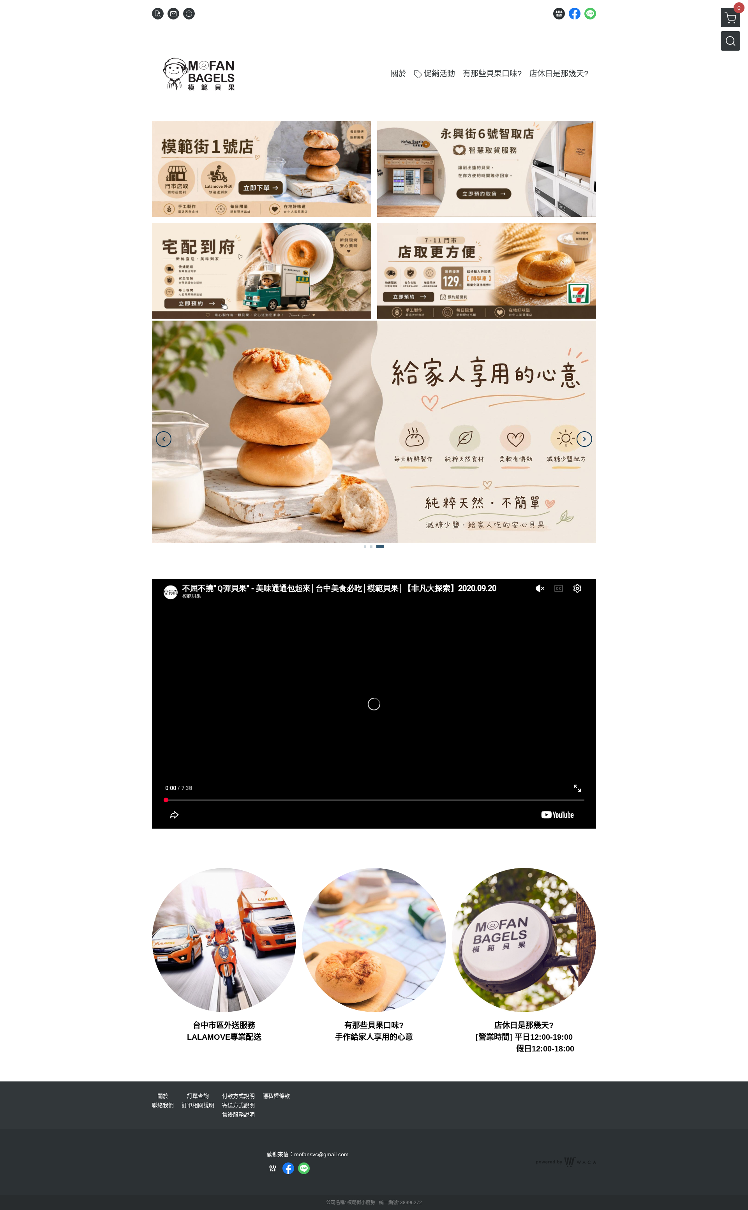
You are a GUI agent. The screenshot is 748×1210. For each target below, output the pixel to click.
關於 (162, 1096)
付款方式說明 (238, 1096)
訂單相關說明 (198, 1105)
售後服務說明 (238, 1114)
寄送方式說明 (238, 1105)
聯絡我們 (163, 1105)
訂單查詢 (198, 1096)
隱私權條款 (276, 1096)
